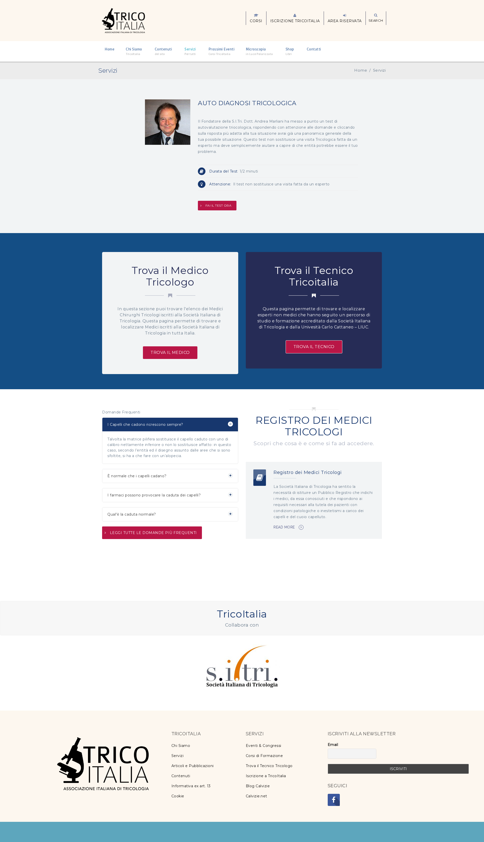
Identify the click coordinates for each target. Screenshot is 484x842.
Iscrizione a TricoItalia (266, 776)
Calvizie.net (256, 796)
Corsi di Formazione (264, 755)
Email (333, 744)
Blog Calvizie (258, 786)
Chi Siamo (180, 745)
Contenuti (180, 776)
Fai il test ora (218, 205)
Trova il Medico (170, 352)
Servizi (177, 755)
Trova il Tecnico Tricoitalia (314, 276)
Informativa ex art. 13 (191, 786)
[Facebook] (334, 800)
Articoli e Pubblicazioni (192, 766)
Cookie (177, 796)
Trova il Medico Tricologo (170, 276)
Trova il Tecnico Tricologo (269, 766)
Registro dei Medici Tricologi (308, 472)
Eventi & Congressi (263, 745)
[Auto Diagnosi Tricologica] (167, 121)
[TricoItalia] (123, 20)
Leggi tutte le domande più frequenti (153, 532)
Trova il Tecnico (314, 346)
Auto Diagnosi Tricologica (247, 103)
